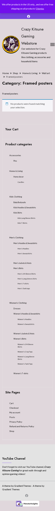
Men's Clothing (16, 237)
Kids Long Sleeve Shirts (26, 218)
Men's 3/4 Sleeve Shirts (27, 274)
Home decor (18, 177)
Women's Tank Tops (25, 364)
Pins (15, 161)
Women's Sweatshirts (26, 324)
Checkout (14, 408)
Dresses (16, 308)
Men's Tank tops (24, 288)
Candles (21, 182)
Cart (11, 403)
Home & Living (16, 171)
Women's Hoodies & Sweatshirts (26, 314)
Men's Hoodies (23, 249)
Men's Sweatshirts (25, 253)
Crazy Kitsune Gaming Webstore (32, 36)
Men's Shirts (18, 268)
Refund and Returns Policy (21, 426)
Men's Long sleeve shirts (27, 279)
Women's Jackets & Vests (23, 334)
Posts (12, 417)
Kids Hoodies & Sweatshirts (24, 207)
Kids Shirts (17, 213)
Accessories (15, 155)
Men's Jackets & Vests (22, 263)
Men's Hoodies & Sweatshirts (25, 243)
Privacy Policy (15, 422)
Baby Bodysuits (19, 202)
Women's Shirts (19, 339)
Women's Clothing (18, 303)
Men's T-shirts (23, 284)
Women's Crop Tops (25, 352)
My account (14, 412)
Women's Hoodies (24, 319)
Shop (11, 431)
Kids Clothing (15, 196)
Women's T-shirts (20, 373)
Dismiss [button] (40, 8)
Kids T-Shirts (22, 223)
